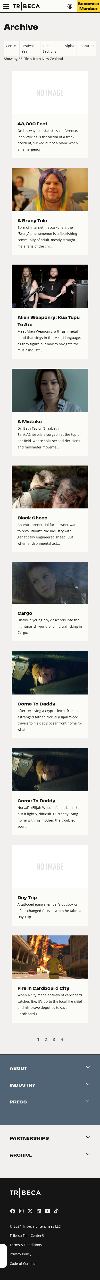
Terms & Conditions (26, 1244)
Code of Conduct (23, 1263)
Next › (92, 1040)
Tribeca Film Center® (27, 1235)
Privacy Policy (20, 1254)
